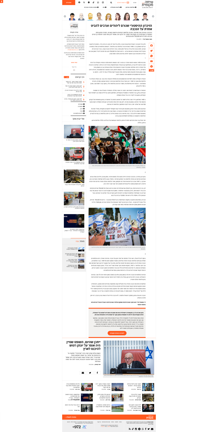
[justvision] (84, 427)
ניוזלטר (112, 422)
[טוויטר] (84, 2)
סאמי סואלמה (138, 400)
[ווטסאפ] (98, 2)
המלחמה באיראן (130, 7)
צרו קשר (99, 422)
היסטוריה (80, 106)
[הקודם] (153, 16)
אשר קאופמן (97, 364)
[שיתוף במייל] (83, 373)
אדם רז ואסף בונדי (137, 410)
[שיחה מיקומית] (149, 417)
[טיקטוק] (93, 2)
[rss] (130, 429)
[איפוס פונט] (151, 70)
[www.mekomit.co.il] (81, 249)
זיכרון (81, 108)
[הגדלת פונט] (152, 70)
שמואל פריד (146, 39)
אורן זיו (108, 389)
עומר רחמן (108, 400)
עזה (104, 7)
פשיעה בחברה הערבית (90, 7)
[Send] (111, 2)
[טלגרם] (89, 2)
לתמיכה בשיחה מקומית (117, 333)
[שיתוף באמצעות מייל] (151, 61)
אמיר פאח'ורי (77, 410)
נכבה (81, 111)
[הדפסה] (151, 66)
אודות (134, 2)
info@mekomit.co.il (73, 49)
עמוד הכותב (74, 62)
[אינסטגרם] (103, 2)
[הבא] (65, 16)
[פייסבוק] (79, 2)
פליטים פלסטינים (78, 113)
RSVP (109, 426)
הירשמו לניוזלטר (121, 2)
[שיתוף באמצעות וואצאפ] (151, 56)
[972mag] (76, 427)
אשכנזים (80, 104)
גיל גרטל (139, 389)
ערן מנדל (102, 426)
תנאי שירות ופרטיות (106, 422)
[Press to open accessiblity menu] (1, 1)
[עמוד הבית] (147, 4)
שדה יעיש (77, 389)
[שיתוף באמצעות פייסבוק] (151, 45)
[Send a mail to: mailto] (74, 70)
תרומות (116, 422)
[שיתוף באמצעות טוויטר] (151, 50)
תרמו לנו (68, 2)
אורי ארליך (108, 410)
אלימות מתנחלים (115, 7)
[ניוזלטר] (152, 429)
